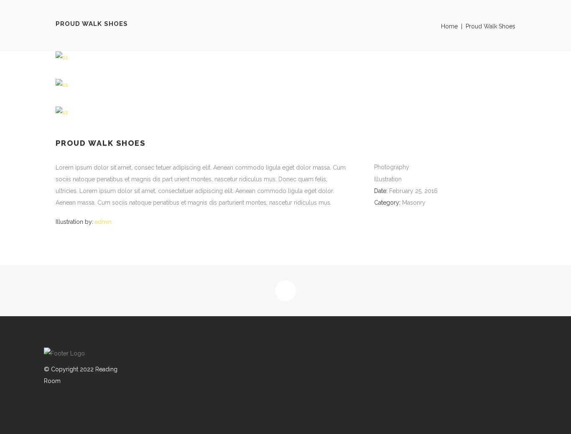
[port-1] (285, 57)
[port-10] (285, 112)
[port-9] (285, 85)
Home (449, 26)
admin (103, 221)
